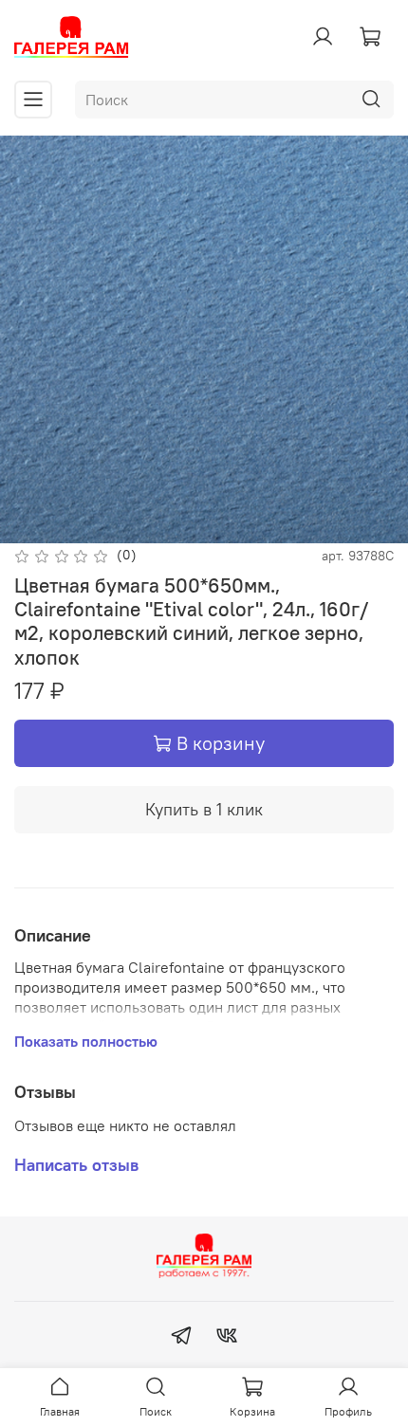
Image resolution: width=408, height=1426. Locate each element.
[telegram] (181, 1338)
